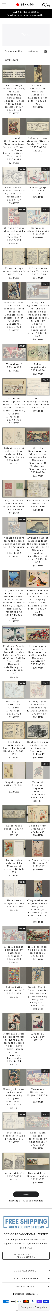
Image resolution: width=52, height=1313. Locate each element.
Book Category (25, 1271)
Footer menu (25, 1286)
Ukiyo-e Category (25, 1278)
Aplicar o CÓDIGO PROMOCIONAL (26, 1256)
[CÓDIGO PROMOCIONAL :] (26, 1222)
